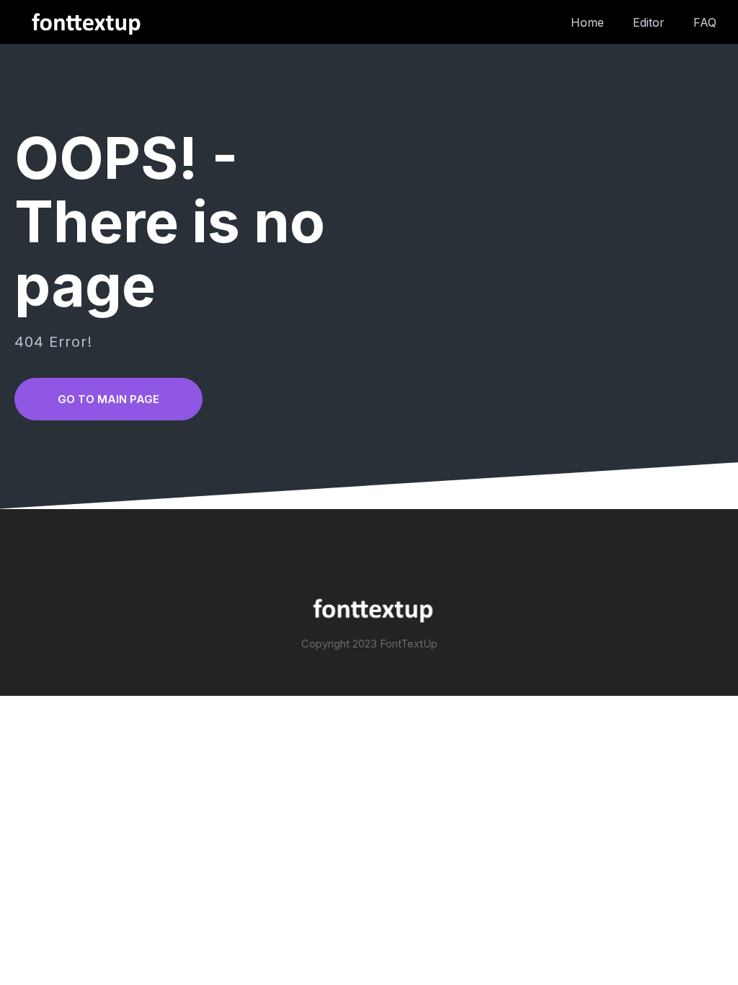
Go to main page (108, 399)
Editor (648, 22)
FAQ (704, 22)
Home (587, 22)
